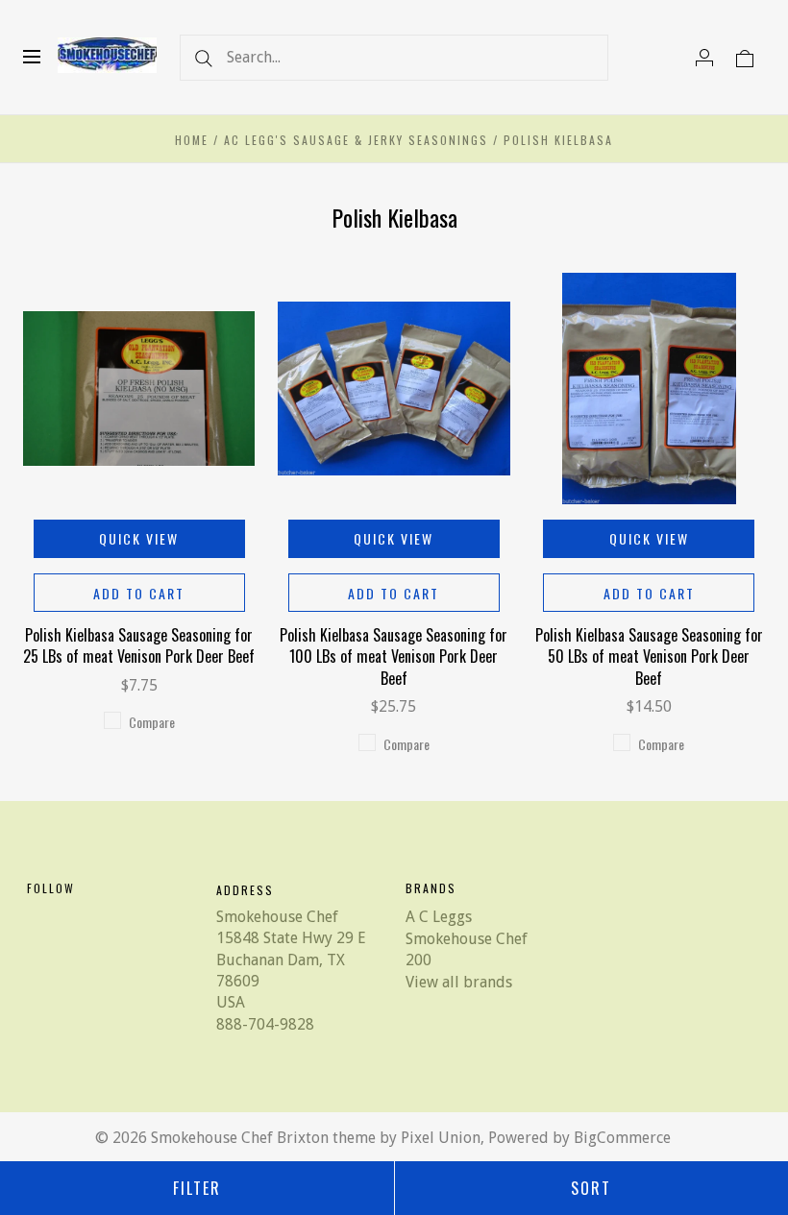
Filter (197, 1188)
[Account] (704, 56)
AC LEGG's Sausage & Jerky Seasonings (356, 140)
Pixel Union (440, 1138)
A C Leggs (439, 917)
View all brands (459, 982)
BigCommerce (622, 1138)
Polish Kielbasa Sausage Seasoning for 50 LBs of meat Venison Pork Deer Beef (649, 656)
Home (192, 140)
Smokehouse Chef (467, 939)
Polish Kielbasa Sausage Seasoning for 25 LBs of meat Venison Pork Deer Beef (139, 645)
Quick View (139, 538)
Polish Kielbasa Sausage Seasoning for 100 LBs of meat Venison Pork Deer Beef (393, 656)
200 (418, 960)
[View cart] (744, 56)
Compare (152, 722)
